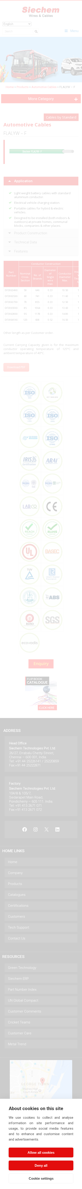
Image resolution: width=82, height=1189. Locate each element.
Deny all (41, 1165)
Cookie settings (41, 1178)
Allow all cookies (41, 1152)
